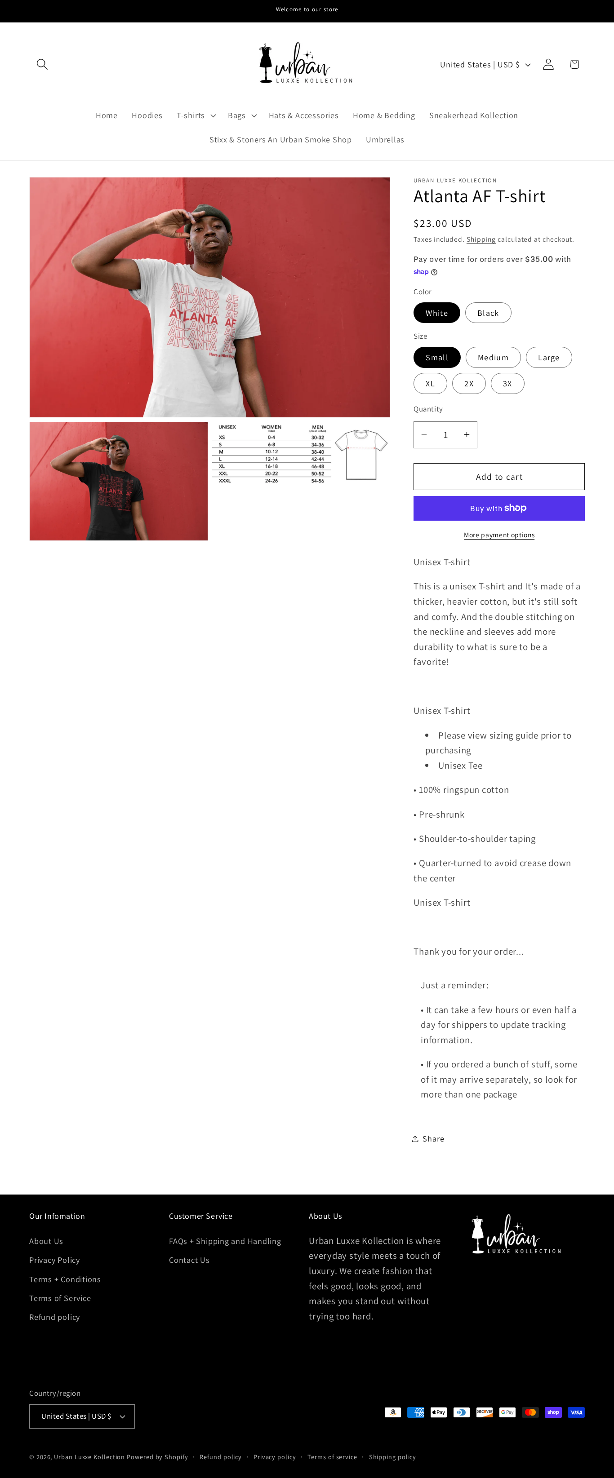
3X (507, 383)
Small (437, 357)
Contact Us (189, 1259)
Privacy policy (275, 1456)
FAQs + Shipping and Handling (225, 1240)
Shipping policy (393, 1456)
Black (488, 312)
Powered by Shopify (157, 1456)
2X (469, 383)
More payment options (499, 534)
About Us (46, 1240)
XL (430, 383)
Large (549, 357)
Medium (493, 357)
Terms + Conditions (65, 1278)
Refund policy (54, 1316)
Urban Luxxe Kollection (89, 1456)
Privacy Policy (54, 1259)
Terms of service (332, 1456)
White (437, 312)
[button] (42, 64)
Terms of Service (60, 1297)
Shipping (481, 238)
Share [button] (433, 1138)
